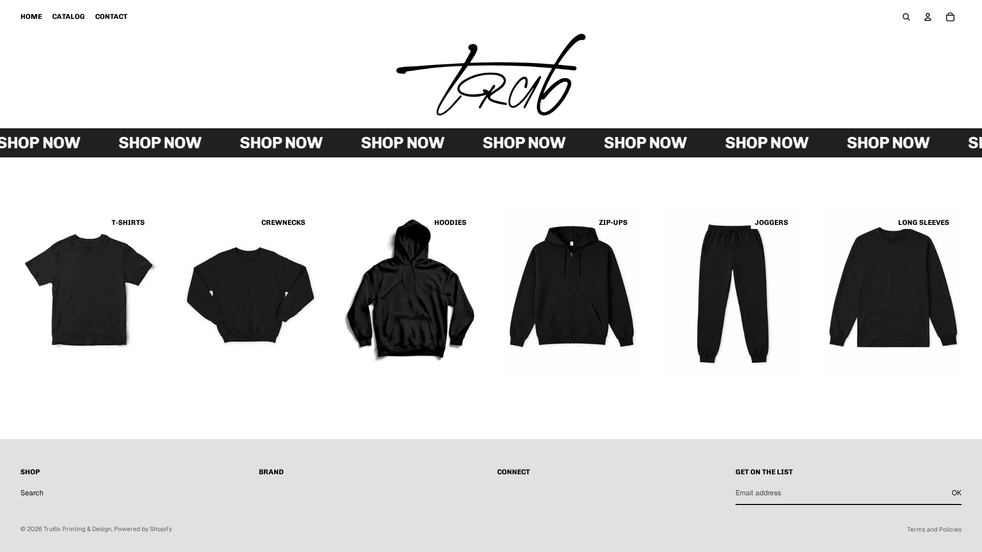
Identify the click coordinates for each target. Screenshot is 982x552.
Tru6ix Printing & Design (77, 529)
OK (957, 492)
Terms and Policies (934, 529)
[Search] (906, 17)
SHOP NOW (154, 142)
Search (31, 492)
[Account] (928, 17)
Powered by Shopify (143, 529)
